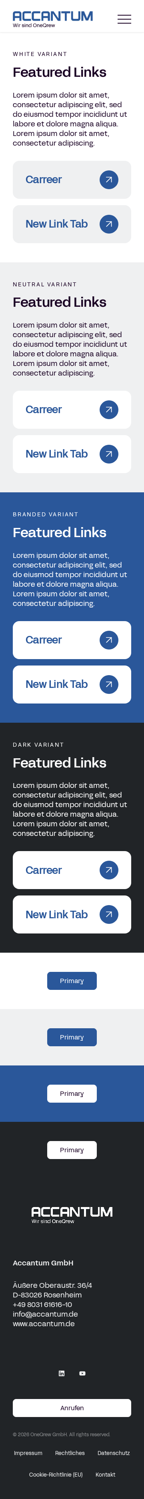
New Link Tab (57, 224)
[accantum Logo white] (72, 1215)
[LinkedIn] (61, 1373)
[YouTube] (82, 1373)
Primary (72, 980)
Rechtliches (70, 1453)
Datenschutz (114, 1453)
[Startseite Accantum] (53, 19)
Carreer (44, 179)
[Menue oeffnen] (124, 19)
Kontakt (105, 1475)
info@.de (45, 1314)
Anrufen (72, 1408)
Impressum (28, 1453)
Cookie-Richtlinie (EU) (56, 1475)
